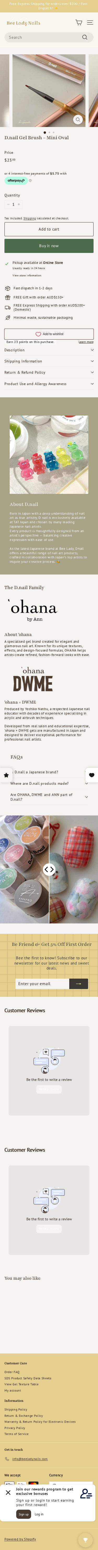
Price (8, 152)
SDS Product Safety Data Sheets (27, 1378)
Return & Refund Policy (24, 372)
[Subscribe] (78, 984)
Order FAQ (12, 1372)
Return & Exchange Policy (23, 1416)
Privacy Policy (14, 1428)
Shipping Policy (15, 1409)
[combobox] (49, 37)
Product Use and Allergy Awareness (35, 383)
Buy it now (49, 245)
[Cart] (79, 22)
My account (12, 1390)
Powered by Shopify (20, 1539)
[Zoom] (78, 119)
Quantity (12, 195)
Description (14, 350)
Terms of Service (16, 1434)
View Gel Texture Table (21, 1384)
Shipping (30, 218)
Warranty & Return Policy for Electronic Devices (40, 1422)
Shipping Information (23, 361)
